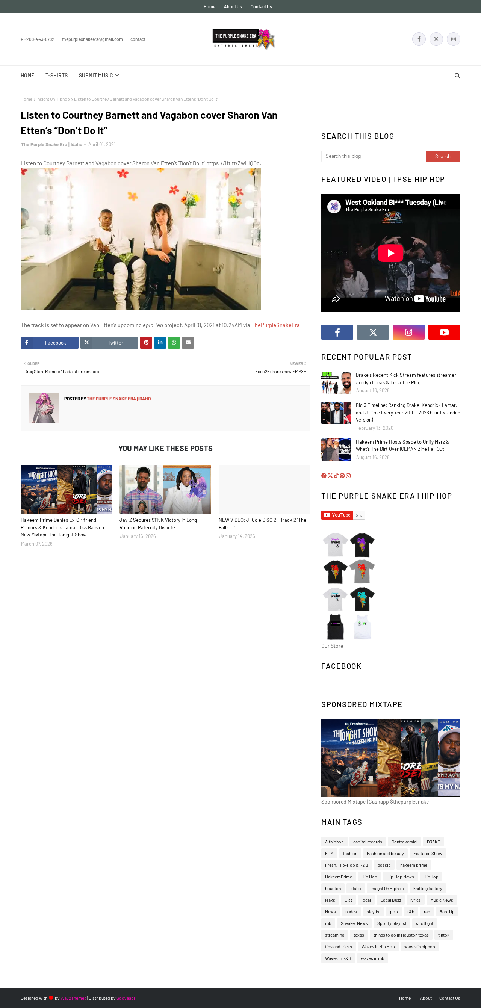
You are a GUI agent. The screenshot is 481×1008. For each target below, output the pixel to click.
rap (427, 911)
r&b (410, 911)
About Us (233, 6)
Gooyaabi (125, 997)
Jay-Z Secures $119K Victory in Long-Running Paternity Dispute (159, 523)
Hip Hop (369, 876)
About (426, 997)
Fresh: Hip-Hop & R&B (346, 864)
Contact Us (261, 6)
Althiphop (334, 841)
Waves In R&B (338, 958)
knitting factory (427, 888)
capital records (367, 841)
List (348, 899)
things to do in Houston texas (401, 934)
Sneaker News (354, 923)
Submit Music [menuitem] (96, 75)
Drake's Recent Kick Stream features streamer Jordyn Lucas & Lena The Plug (406, 378)
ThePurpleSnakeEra (275, 325)
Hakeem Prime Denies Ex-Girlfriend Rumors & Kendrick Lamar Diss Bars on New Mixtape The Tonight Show (62, 527)
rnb (328, 923)
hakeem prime (413, 864)
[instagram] (453, 39)
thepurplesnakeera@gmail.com (92, 39)
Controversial (404, 841)
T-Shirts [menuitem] (56, 75)
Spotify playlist (392, 923)
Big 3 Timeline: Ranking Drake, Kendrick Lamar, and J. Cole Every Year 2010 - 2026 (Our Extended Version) (408, 412)
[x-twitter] (436, 39)
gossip (384, 864)
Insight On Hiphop (53, 98)
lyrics (415, 899)
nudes (351, 911)
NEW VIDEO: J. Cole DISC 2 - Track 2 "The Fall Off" (262, 523)
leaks (330, 899)
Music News (441, 899)
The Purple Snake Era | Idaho (51, 144)
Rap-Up (447, 911)
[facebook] (419, 39)
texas (359, 934)
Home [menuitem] (27, 75)
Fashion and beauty (385, 853)
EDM (329, 853)
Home (209, 6)
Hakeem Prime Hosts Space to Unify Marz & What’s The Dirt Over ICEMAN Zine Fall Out (402, 445)
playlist (373, 911)
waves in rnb (372, 958)
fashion (350, 853)
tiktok (443, 934)
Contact (137, 39)
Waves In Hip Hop (378, 946)
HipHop (431, 876)
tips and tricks (338, 946)
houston (333, 888)
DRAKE (433, 841)
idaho (355, 888)
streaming (334, 934)
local (366, 899)
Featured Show (427, 853)
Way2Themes (73, 997)
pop (394, 911)
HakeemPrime (338, 876)
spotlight (424, 923)
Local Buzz (390, 899)
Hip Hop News (400, 876)
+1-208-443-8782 (37, 39)
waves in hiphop (419, 946)
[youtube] (444, 332)
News (330, 911)
